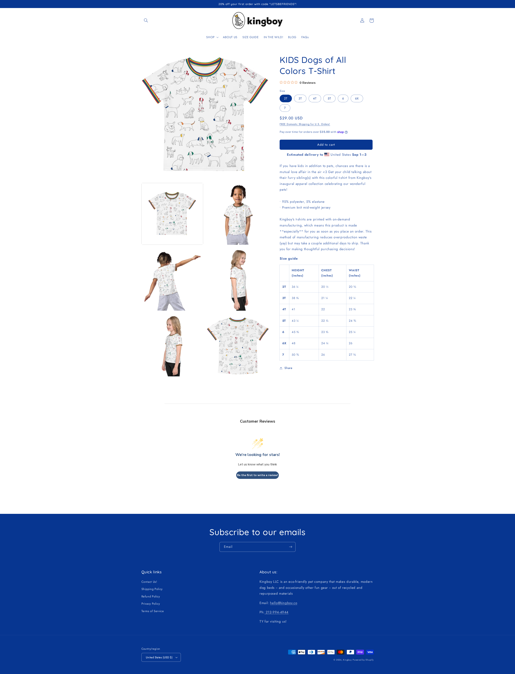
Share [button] (288, 368)
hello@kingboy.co (283, 602)
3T (300, 98)
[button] (146, 20)
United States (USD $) (159, 657)
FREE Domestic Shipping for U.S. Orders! (305, 124)
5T (329, 98)
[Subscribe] (290, 547)
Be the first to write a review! (257, 475)
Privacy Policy (150, 603)
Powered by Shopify (363, 659)
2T (285, 98)
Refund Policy (150, 596)
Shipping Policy (152, 589)
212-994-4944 (276, 612)
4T (315, 98)
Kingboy (347, 659)
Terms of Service (152, 611)
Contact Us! (149, 582)
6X (357, 98)
